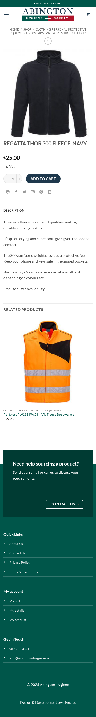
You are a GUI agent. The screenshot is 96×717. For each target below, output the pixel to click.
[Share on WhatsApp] (8, 192)
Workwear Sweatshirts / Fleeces (59, 33)
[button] (6, 14)
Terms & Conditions (23, 572)
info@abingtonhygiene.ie (29, 658)
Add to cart (43, 179)
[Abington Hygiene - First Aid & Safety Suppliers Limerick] (48, 14)
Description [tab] (13, 210)
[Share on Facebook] (16, 192)
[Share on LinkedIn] (50, 192)
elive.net (69, 702)
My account (17, 620)
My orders (16, 601)
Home (14, 29)
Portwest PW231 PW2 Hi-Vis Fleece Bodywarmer (39, 414)
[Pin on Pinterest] (41, 192)
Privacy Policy (19, 562)
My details (16, 610)
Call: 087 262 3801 (48, 3)
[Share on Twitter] (24, 192)
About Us (16, 544)
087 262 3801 (19, 649)
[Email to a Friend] (33, 192)
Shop (27, 29)
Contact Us (17, 553)
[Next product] (47, 41)
